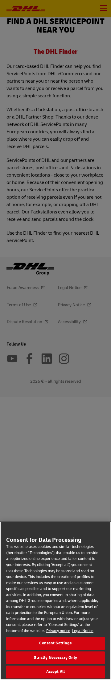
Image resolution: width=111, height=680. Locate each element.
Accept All (55, 671)
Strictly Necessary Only (55, 657)
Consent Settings (55, 643)
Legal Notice (82, 630)
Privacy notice (58, 630)
